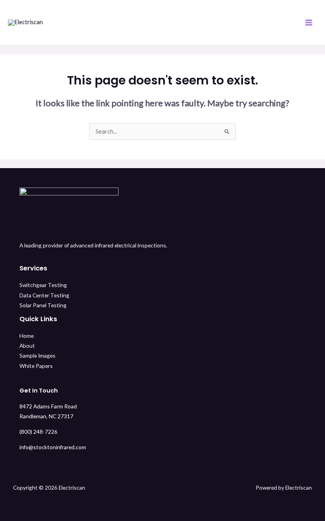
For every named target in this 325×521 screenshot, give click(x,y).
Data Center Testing (44, 295)
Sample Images (37, 355)
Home (26, 335)
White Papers (36, 365)
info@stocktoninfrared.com (52, 447)
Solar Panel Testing (43, 305)
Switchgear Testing (43, 285)
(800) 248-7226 (38, 431)
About (27, 345)
